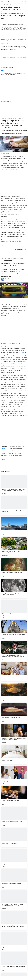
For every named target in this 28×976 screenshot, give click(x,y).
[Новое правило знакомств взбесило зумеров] (14, 962)
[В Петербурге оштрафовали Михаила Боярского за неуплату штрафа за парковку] (14, 651)
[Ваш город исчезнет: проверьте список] (14, 817)
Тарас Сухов (8, 278)
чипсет (22, 352)
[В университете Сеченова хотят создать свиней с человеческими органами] (14, 900)
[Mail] (4, 1)
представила (13, 304)
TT (1, 21)
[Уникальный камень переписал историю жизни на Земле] (14, 692)
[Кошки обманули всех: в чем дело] (14, 796)
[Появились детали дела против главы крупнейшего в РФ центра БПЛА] (14, 941)
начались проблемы (6, 101)
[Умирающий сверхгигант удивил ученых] (14, 526)
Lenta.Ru (14, 118)
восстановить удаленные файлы (9, 209)
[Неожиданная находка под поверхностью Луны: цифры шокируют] (14, 588)
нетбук (3, 70)
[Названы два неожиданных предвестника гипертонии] (14, 858)
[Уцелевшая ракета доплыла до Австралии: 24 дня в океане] (14, 505)
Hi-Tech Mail (15, 258)
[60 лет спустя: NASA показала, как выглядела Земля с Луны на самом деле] (14, 837)
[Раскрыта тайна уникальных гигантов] (14, 879)
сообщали (8, 453)
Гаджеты (21, 258)
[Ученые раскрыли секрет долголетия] (14, 671)
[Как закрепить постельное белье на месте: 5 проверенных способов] (14, 754)
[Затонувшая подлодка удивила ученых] (14, 568)
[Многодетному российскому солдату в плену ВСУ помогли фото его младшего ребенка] (14, 485)
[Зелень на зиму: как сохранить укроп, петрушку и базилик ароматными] (14, 547)
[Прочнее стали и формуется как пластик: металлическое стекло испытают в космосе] (14, 920)
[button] (14, 144)
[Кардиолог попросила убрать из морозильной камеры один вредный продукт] (14, 734)
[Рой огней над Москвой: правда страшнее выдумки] (14, 609)
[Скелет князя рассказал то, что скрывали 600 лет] (14, 630)
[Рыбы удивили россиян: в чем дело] (14, 713)
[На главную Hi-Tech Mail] (7, 1)
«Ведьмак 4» (4, 448)
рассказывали (4, 43)
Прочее (11, 4)
